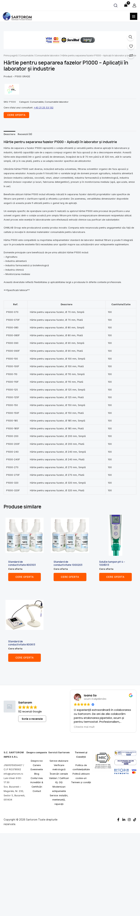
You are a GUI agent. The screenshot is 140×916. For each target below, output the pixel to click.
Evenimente (37, 769)
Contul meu (37, 778)
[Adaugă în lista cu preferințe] (131, 45)
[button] (130, 37)
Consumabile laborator (47, 55)
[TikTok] (134, 819)
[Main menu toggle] (133, 16)
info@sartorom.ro (13, 773)
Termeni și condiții (81, 782)
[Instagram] (129, 819)
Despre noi (37, 760)
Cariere (37, 765)
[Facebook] (118, 819)
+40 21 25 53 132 (43, 107)
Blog (36, 773)
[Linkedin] (123, 819)
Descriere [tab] (9, 134)
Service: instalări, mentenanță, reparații (59, 799)
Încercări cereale (59, 773)
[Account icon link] (134, 5)
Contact (37, 791)
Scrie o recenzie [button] (32, 718)
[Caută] (115, 5)
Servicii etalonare (59, 760)
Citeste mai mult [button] (84, 727)
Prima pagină (11, 55)
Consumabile (26, 55)
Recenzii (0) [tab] (25, 134)
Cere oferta (24, 577)
